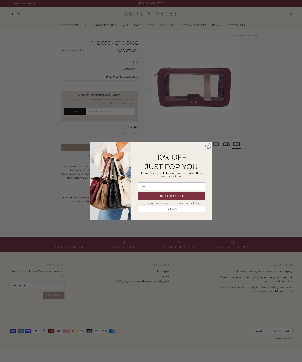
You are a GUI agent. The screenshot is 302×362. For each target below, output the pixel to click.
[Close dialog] (208, 146)
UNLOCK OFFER (171, 196)
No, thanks (171, 209)
